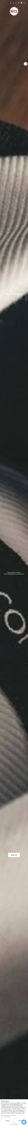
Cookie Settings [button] (14, 1124)
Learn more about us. (6, 1116)
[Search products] (26, 64)
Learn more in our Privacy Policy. (8, 1115)
